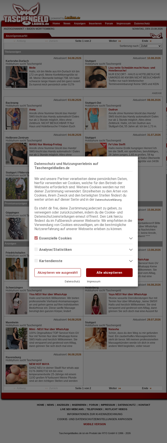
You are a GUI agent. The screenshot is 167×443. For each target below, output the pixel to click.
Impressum (93, 281)
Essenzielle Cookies (55, 238)
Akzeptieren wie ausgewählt (58, 273)
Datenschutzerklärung (108, 199)
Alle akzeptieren (109, 273)
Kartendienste (50, 261)
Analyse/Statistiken (55, 250)
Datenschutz (72, 281)
